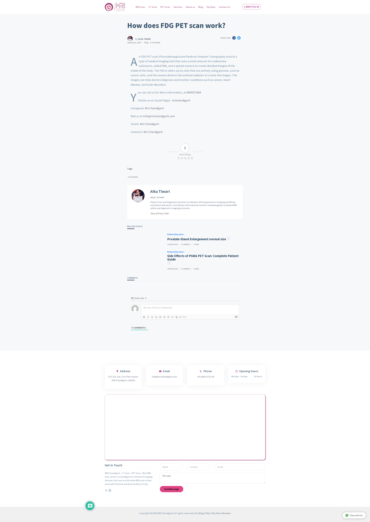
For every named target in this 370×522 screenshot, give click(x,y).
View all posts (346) (159, 213)
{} (180, 317)
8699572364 (194, 92)
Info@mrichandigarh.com (159, 116)
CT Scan (153, 6)
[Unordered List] (164, 317)
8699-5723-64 (252, 6)
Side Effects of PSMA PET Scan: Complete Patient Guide (203, 257)
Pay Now (211, 6)
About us (190, 6)
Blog (200, 6)
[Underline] (152, 317)
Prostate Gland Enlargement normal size (196, 239)
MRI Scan (140, 6)
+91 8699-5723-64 (205, 376)
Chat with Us (356, 515)
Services (177, 6)
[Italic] (148, 317)
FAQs (207, 513)
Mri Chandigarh (154, 108)
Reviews (226, 513)
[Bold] (144, 317)
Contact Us (224, 6)
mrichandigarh (181, 100)
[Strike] (156, 317)
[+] (184, 317)
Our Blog (199, 513)
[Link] (176, 317)
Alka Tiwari (160, 191)
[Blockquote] (168, 317)
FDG (164, 66)
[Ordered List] (160, 317)
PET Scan (165, 6)
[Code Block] (172, 317)
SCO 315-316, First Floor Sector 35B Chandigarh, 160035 (123, 378)
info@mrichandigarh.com (164, 376)
